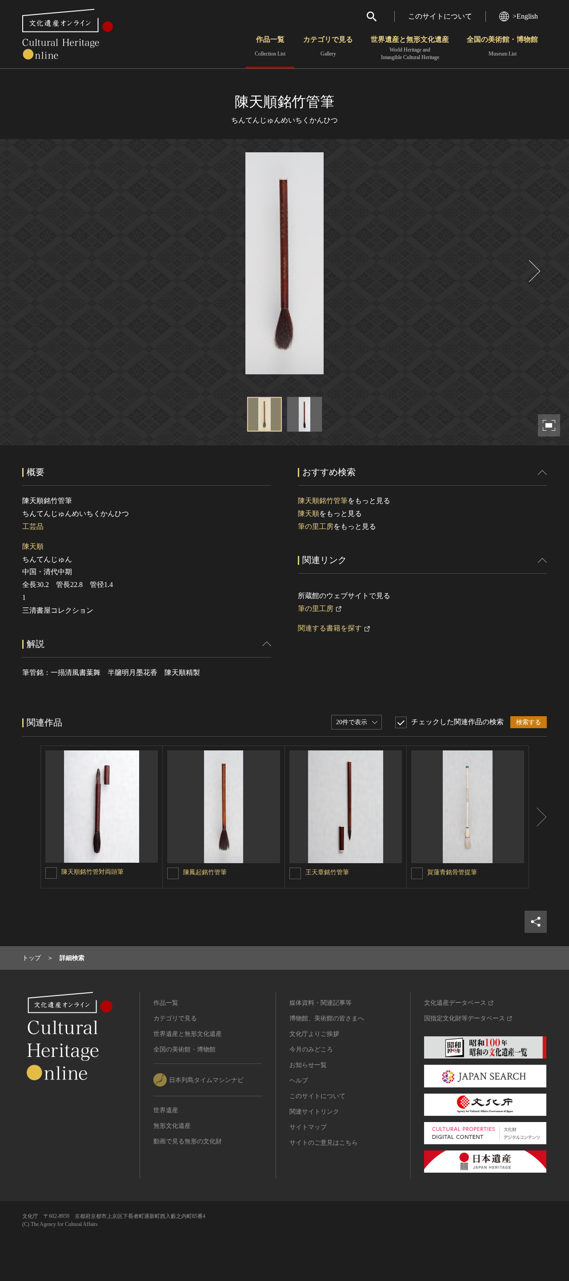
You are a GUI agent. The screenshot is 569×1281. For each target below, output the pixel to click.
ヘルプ (298, 1080)
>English (525, 16)
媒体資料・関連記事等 (320, 1002)
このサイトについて (440, 16)
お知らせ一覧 (308, 1065)
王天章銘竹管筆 (327, 872)
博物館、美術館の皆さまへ (326, 1018)
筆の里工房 (315, 526)
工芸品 (33, 526)
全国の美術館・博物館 (502, 46)
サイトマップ (308, 1127)
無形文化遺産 (172, 1125)
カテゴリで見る (328, 46)
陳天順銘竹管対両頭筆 (92, 872)
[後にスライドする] (533, 271)
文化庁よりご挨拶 (314, 1034)
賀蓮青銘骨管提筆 (452, 872)
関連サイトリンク (314, 1111)
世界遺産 (165, 1110)
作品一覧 (270, 46)
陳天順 (33, 546)
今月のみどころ (311, 1049)
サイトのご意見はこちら (323, 1142)
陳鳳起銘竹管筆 (205, 872)
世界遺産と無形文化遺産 (410, 48)
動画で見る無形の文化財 (187, 1141)
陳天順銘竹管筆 (323, 500)
